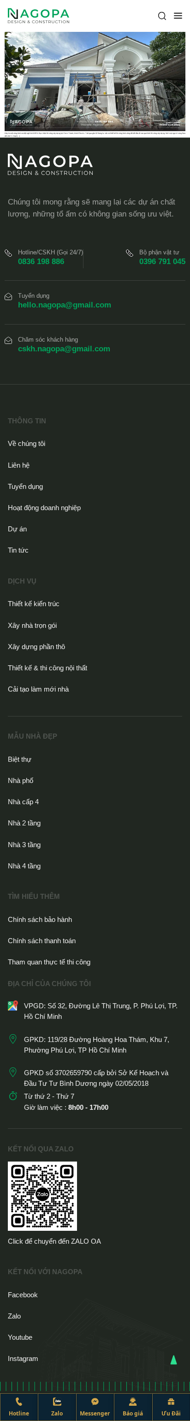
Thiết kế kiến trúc (33, 604)
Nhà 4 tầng (24, 866)
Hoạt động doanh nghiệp (44, 508)
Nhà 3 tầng (24, 845)
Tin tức (18, 550)
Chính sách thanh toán (42, 941)
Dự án (17, 529)
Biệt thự (19, 759)
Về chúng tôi (26, 443)
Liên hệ (19, 465)
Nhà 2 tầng (24, 823)
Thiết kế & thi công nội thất (47, 668)
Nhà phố (20, 780)
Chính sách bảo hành (40, 919)
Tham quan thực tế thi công (49, 962)
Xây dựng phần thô (36, 646)
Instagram (23, 1358)
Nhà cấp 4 (23, 802)
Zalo (14, 1316)
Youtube (20, 1337)
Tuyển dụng (25, 486)
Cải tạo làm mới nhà (38, 689)
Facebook (23, 1295)
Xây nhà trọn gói (32, 625)
